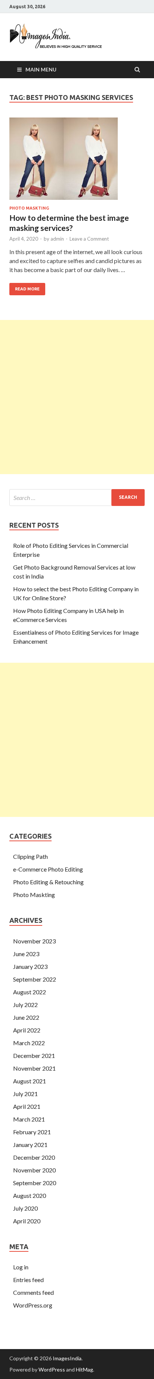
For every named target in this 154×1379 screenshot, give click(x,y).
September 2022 (34, 979)
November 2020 (34, 1170)
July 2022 (25, 1004)
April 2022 (26, 1030)
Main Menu (40, 69)
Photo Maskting (29, 208)
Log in (20, 1266)
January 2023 (30, 966)
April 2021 (26, 1106)
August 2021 (29, 1080)
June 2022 (26, 1017)
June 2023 (26, 953)
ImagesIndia (67, 1358)
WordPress (51, 1369)
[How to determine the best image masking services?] (77, 162)
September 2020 (34, 1182)
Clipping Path (30, 856)
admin (57, 239)
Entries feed (28, 1279)
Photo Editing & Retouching (48, 881)
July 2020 (25, 1208)
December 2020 (34, 1157)
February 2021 (32, 1131)
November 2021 (34, 1068)
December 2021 (34, 1055)
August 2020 (29, 1195)
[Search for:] (77, 497)
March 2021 (29, 1119)
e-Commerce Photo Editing (48, 869)
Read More (24, 287)
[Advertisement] (77, 397)
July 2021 (25, 1093)
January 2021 (30, 1144)
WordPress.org (32, 1305)
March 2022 (29, 1042)
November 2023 (34, 941)
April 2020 (26, 1220)
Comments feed (33, 1292)
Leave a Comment (89, 239)
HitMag (84, 1369)
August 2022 (29, 991)
